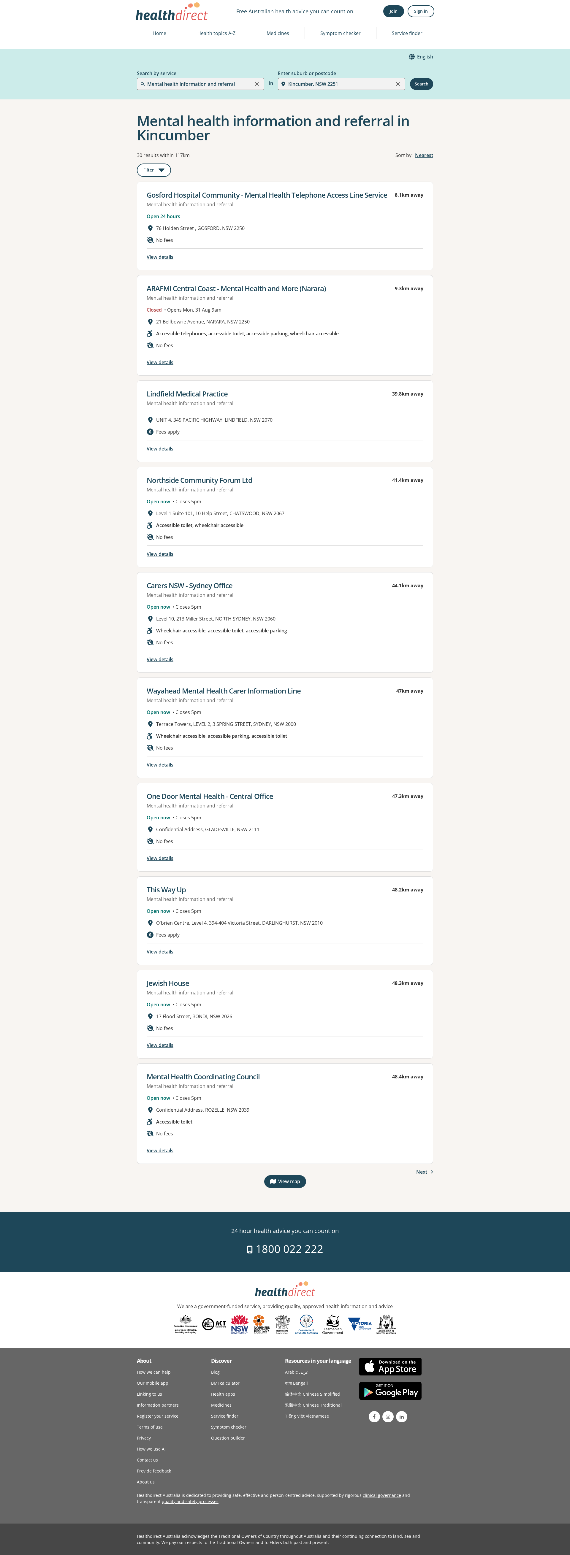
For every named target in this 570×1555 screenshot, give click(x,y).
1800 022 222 (288, 1249)
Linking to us (149, 1394)
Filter (157, 171)
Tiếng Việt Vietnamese (307, 1416)
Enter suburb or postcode (307, 73)
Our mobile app (152, 1383)
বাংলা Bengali (296, 1383)
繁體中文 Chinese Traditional (313, 1405)
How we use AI (151, 1449)
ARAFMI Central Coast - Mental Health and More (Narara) (236, 288)
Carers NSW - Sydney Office (189, 585)
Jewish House (168, 983)
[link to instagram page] (388, 1416)
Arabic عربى (296, 1372)
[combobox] (147, 19)
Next (421, 1172)
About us (146, 1482)
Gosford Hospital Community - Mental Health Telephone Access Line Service (267, 195)
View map (292, 1182)
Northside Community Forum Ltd (199, 480)
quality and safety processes (190, 1501)
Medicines (278, 33)
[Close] (257, 84)
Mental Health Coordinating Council (203, 1076)
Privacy (144, 1438)
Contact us (147, 1460)
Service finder (407, 33)
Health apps (223, 1394)
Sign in (421, 11)
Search (421, 84)
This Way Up (166, 889)
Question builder (228, 1438)
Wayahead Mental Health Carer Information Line (224, 691)
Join (394, 11)
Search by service (156, 73)
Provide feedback (154, 1471)
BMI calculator (225, 1383)
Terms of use (150, 1427)
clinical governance (382, 1495)
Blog (215, 1372)
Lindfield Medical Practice (187, 394)
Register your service (157, 1416)
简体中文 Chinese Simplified (312, 1394)
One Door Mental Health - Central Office (210, 796)
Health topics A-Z (216, 33)
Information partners (158, 1405)
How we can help (154, 1372)
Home (159, 33)
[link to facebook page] (374, 1416)
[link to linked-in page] (401, 1416)
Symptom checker (340, 33)
